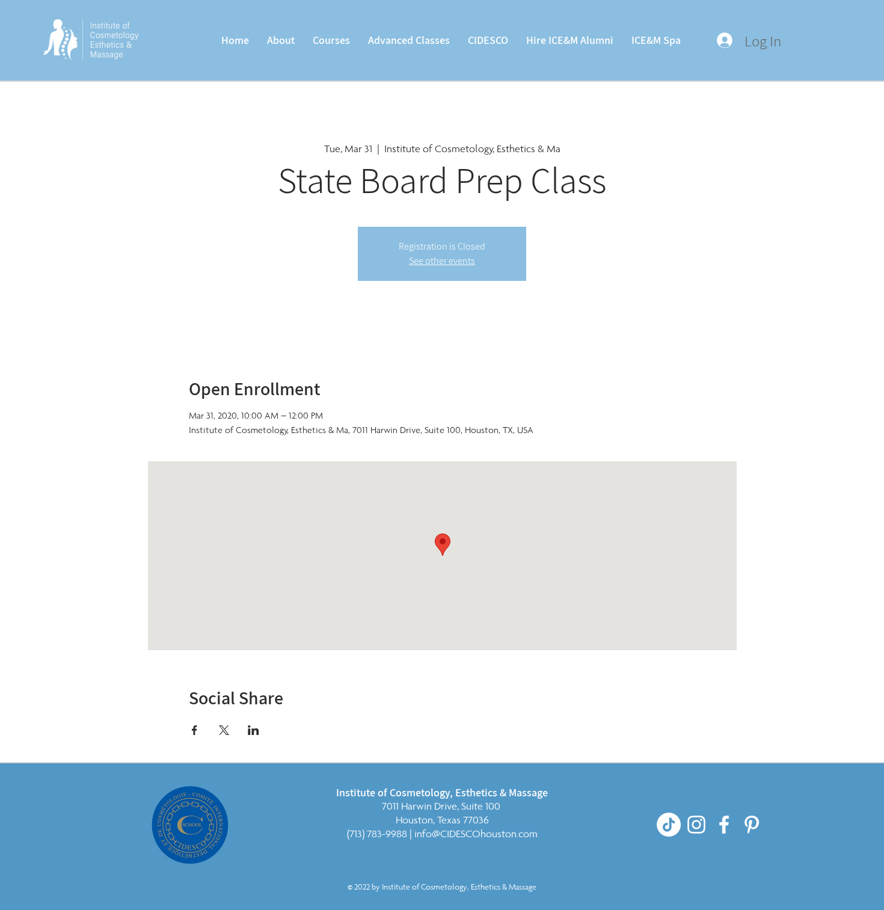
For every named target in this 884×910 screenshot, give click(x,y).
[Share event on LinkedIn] (253, 730)
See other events (442, 260)
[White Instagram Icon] (696, 825)
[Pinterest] (752, 825)
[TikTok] (669, 825)
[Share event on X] (224, 730)
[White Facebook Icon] (724, 825)
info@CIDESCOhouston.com (476, 833)
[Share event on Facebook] (194, 730)
